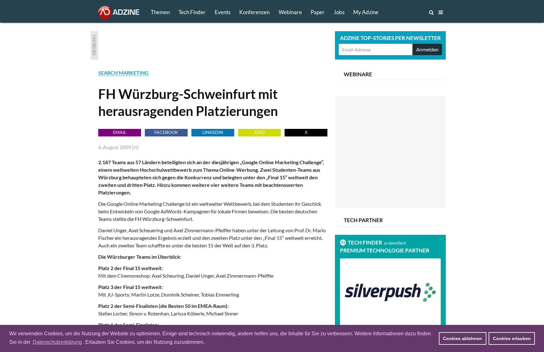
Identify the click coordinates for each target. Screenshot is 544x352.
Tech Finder (192, 12)
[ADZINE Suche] (410, 12)
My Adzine (365, 12)
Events (222, 12)
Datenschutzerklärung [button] (57, 342)
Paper (318, 12)
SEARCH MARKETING (123, 73)
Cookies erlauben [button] (512, 338)
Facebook (166, 132)
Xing (259, 132)
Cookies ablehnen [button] (462, 338)
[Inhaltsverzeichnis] (441, 12)
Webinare (290, 12)
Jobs (339, 12)
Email (119, 132)
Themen (160, 12)
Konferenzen (254, 12)
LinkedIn (212, 132)
